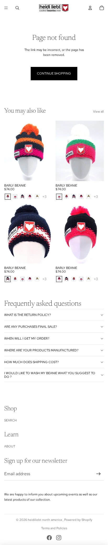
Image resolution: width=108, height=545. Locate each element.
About (9, 446)
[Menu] (6, 8)
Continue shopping (54, 73)
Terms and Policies (54, 528)
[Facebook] (49, 538)
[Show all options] (44, 196)
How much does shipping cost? (31, 362)
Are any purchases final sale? (30, 327)
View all (98, 111)
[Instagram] (59, 538)
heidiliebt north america (45, 520)
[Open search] (17, 8)
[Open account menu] (90, 8)
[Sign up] (98, 474)
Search (10, 420)
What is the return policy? (27, 315)
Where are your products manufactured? (41, 350)
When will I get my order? (26, 338)
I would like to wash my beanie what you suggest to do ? (49, 375)
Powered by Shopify (78, 520)
